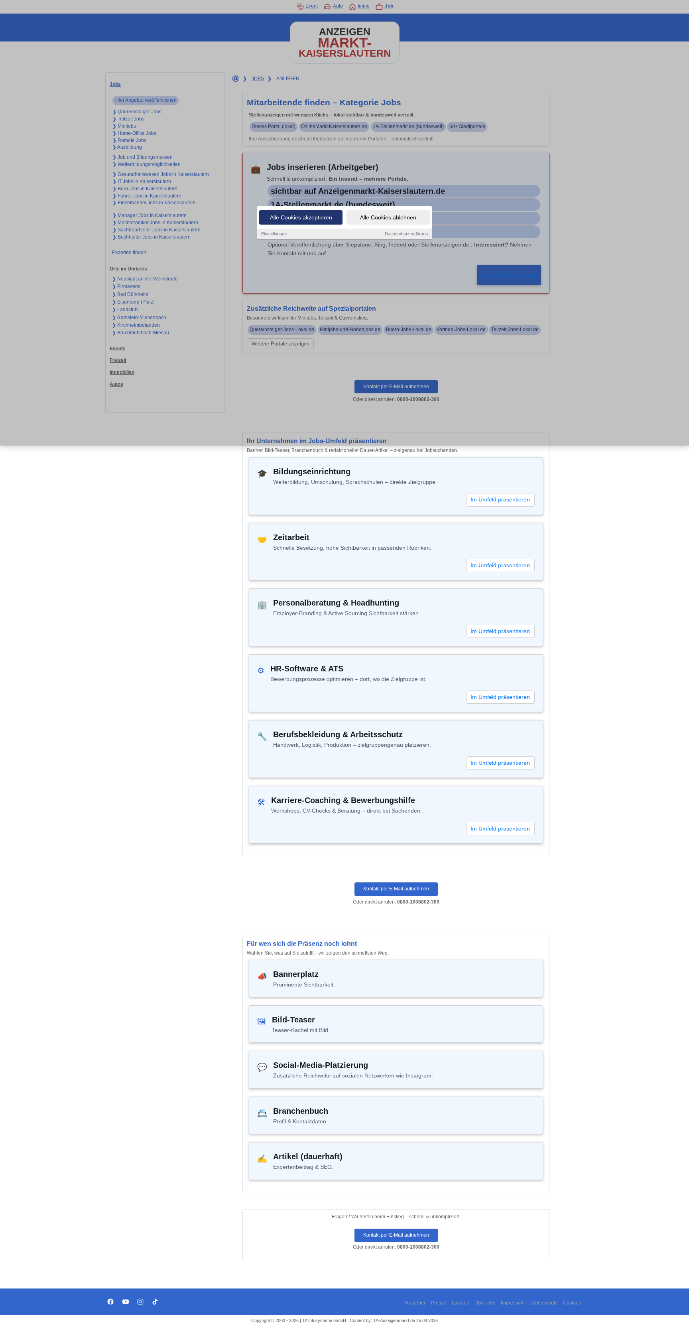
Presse (438, 1303)
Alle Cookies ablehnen (388, 217)
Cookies (572, 1303)
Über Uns (484, 1303)
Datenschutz (543, 1303)
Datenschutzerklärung (406, 233)
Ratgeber (415, 1303)
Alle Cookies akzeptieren (301, 217)
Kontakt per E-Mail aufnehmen (396, 889)
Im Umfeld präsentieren (500, 499)
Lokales (460, 1303)
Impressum (513, 1303)
